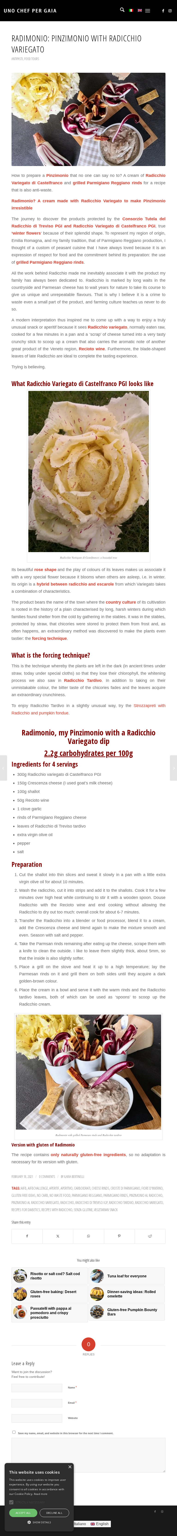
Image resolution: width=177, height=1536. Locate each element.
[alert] (39, 1497)
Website (73, 1418)
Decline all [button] (54, 1513)
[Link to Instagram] (170, 10)
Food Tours (31, 58)
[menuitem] (119, 10)
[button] (39, 1522)
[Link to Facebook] (163, 10)
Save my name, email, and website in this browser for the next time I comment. (65, 1433)
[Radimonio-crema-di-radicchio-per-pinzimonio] (88, 119)
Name (72, 1387)
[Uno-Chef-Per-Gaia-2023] (30, 10)
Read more (40, 1494)
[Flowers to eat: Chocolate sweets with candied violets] (3, 768)
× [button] (69, 1467)
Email (72, 1402)
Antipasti (17, 58)
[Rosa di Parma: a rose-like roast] (173, 768)
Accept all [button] (23, 1513)
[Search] (119, 10)
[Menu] (147, 10)
